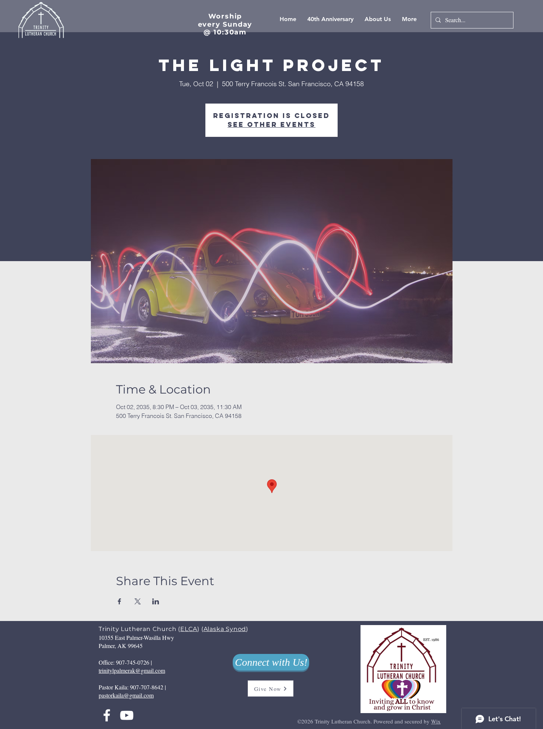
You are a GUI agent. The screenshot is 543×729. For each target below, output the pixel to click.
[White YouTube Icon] (127, 715)
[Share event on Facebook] (119, 601)
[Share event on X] (137, 601)
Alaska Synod (225, 628)
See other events (271, 124)
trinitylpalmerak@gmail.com (132, 670)
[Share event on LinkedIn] (155, 601)
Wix (436, 721)
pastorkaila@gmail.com (126, 695)
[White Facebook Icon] (107, 715)
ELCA (188, 628)
